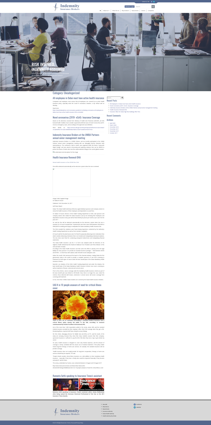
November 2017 (114, 131)
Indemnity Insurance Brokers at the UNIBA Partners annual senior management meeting (76, 136)
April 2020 (112, 123)
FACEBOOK (139, 404)
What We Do (115, 10)
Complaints (151, 10)
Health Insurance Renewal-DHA (67, 157)
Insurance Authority (108, 411)
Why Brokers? (125, 10)
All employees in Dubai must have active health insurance (78, 98)
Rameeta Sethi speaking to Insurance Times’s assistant (77, 376)
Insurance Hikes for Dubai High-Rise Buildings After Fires (125, 112)
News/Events (135, 10)
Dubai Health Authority (108, 413)
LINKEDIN (138, 407)
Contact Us (144, 1)
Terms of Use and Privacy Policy (75, 423)
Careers (143, 10)
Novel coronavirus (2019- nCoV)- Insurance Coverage (76, 117)
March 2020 (113, 125)
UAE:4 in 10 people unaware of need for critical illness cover (77, 286)
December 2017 (114, 129)
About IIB (105, 404)
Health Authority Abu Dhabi (109, 416)
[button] (16, 52)
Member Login (129, 6)
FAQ (148, 1)
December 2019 (114, 127)
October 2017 (113, 133)
